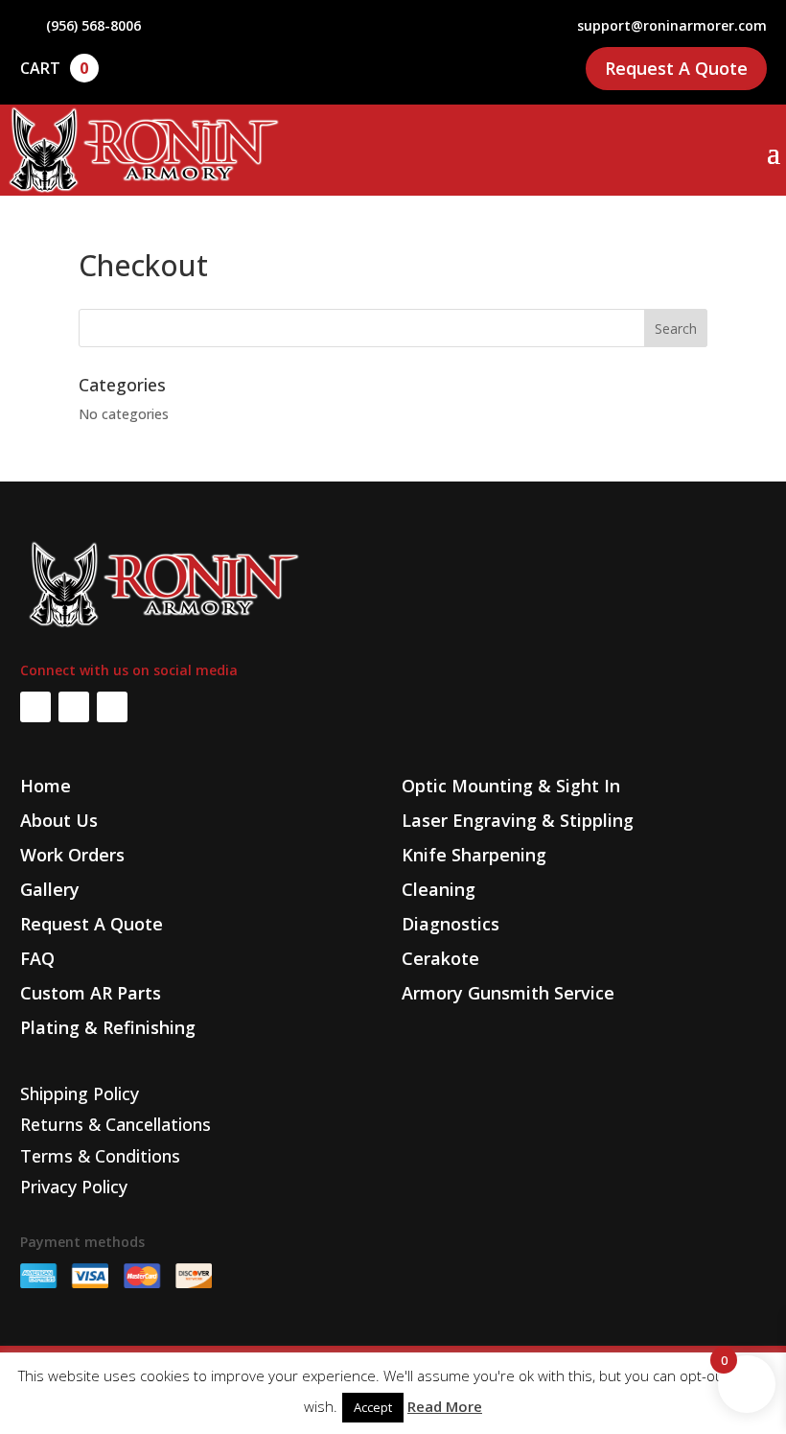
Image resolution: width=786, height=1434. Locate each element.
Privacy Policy (73, 1186)
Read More (444, 1406)
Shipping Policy (79, 1093)
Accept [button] (373, 1407)
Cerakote (440, 958)
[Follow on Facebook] (35, 707)
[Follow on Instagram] (73, 707)
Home (45, 785)
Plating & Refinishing (108, 1027)
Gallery (50, 889)
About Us (59, 820)
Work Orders (72, 854)
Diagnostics (450, 923)
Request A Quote (676, 68)
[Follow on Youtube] (112, 707)
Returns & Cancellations (115, 1124)
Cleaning (438, 889)
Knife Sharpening (474, 854)
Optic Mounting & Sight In (511, 785)
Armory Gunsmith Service (508, 992)
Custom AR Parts (90, 992)
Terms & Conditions (100, 1155)
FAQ (37, 958)
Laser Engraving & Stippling (518, 820)
